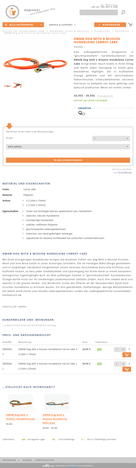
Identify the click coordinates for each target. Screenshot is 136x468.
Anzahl (9, 138)
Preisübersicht (105, 95)
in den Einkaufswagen (68, 160)
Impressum (10, 460)
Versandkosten (125, 172)
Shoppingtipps (44, 460)
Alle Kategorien (21, 24)
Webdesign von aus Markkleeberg (74, 465)
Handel (27, 460)
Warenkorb (110, 24)
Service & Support (61, 24)
